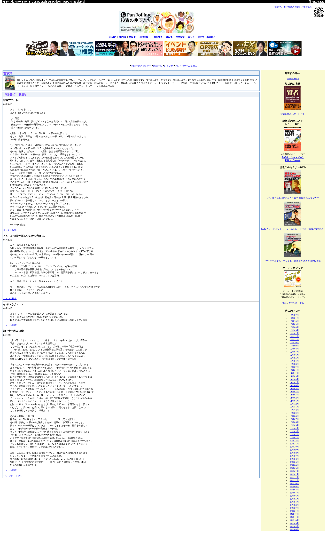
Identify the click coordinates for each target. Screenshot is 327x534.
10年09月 (294, 413)
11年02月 (294, 397)
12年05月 (294, 358)
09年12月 (294, 440)
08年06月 (294, 496)
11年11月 (294, 373)
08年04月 (294, 502)
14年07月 (294, 315)
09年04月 (294, 465)
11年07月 (294, 382)
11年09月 (294, 376)
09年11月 (294, 443)
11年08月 (294, 379)
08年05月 (294, 499)
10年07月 (294, 419)
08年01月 (294, 511)
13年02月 (294, 333)
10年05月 (294, 425)
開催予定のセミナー (141, 66)
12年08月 (294, 348)
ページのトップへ (13, 476)
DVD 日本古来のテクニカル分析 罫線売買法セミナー (293, 197)
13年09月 (294, 324)
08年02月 (294, 508)
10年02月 (294, 434)
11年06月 (294, 385)
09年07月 (294, 456)
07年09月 (294, 523)
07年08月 (294, 526)
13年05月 (294, 330)
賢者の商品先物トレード (293, 114)
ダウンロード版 (296, 303)
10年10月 (294, 410)
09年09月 (294, 450)
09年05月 (294, 462)
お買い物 (168, 66)
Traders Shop (293, 78)
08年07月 (294, 492)
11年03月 (294, 394)
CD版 (284, 303)
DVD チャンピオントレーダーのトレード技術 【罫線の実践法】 (292, 229)
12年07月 (294, 351)
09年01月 (294, 474)
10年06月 (294, 422)
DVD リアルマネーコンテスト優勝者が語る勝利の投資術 (293, 261)
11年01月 (294, 401)
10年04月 (294, 428)
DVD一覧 (157, 66)
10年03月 (294, 431)
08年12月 (294, 477)
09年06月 (294, 459)
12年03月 (294, 364)
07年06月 (294, 529)
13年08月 (294, 327)
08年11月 (294, 480)
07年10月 (294, 520)
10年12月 (294, 404)
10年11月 (294, 407)
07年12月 (294, 514)
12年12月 (294, 336)
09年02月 (294, 471)
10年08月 (294, 416)
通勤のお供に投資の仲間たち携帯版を (293, 7)
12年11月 (294, 339)
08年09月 (294, 486)
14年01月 (294, 318)
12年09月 (294, 345)
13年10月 (294, 321)
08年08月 (294, 489)
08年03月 (294, 505)
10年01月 (294, 437)
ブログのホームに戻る (186, 66)
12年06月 (294, 355)
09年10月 (294, 446)
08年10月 (294, 483)
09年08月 (294, 453)
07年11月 (294, 517)
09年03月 (294, 468)
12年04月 (294, 361)
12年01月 (294, 370)
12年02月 (294, 367)
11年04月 (294, 391)
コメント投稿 (10, 230)
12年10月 (294, 342)
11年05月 (294, 388)
